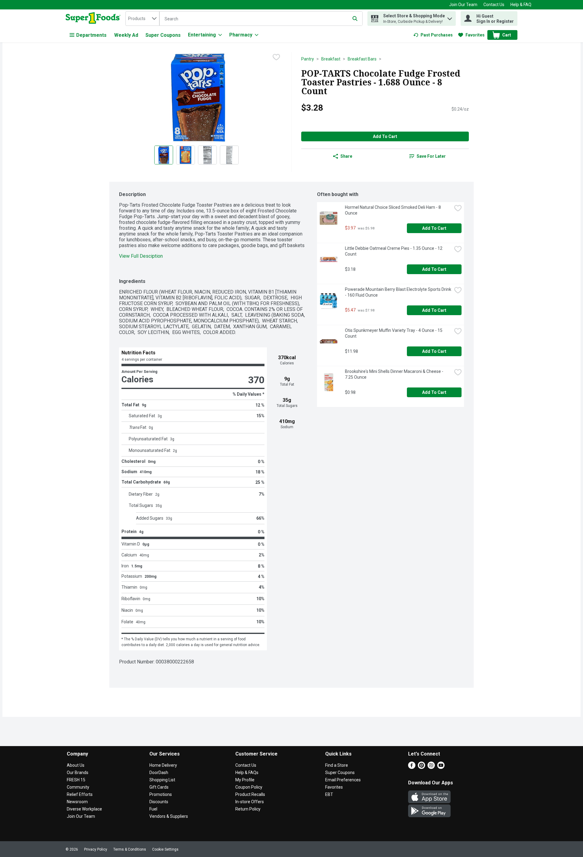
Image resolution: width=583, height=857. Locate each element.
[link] (433, 35)
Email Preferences (343, 779)
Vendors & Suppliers (168, 816)
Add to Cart (385, 136)
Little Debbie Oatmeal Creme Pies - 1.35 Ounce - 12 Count (394, 251)
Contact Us (493, 4)
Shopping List (162, 779)
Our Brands (77, 772)
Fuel (153, 809)
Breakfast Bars (362, 59)
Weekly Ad (126, 35)
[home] (94, 18)
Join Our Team (463, 4)
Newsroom (77, 801)
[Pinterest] (421, 767)
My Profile (244, 779)
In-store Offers (249, 801)
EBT (329, 794)
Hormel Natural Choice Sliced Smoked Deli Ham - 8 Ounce (393, 210)
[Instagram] (431, 767)
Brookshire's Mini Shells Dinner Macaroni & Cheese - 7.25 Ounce (394, 374)
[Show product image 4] (229, 155)
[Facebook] (411, 767)
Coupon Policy (248, 787)
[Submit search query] (355, 18)
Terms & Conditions (129, 849)
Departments (91, 35)
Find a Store (336, 765)
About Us (75, 765)
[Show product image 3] (207, 155)
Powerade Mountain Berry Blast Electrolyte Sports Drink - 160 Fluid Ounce (398, 292)
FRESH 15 (76, 779)
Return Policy (248, 809)
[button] (449, 17)
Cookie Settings (165, 849)
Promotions (160, 794)
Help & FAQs (246, 772)
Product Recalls (250, 794)
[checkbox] (276, 57)
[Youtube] (441, 767)
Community (78, 787)
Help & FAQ (520, 4)
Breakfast (330, 59)
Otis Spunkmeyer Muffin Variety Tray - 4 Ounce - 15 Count (394, 333)
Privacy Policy (95, 849)
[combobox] (142, 18)
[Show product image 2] (185, 155)
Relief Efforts (80, 794)
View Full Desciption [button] (141, 256)
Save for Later (431, 156)
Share (346, 156)
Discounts (158, 801)
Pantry (307, 59)
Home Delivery (163, 765)
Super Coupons (163, 35)
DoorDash (158, 772)
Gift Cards (159, 787)
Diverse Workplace (84, 809)
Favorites (334, 787)
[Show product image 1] (163, 155)
